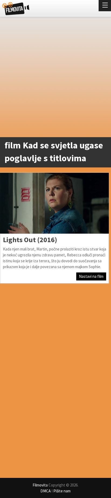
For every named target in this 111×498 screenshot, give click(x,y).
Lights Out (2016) (30, 239)
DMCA (45, 490)
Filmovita (40, 485)
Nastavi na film (91, 276)
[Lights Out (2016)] (54, 203)
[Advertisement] (55, 78)
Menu (105, 5)
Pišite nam (62, 490)
